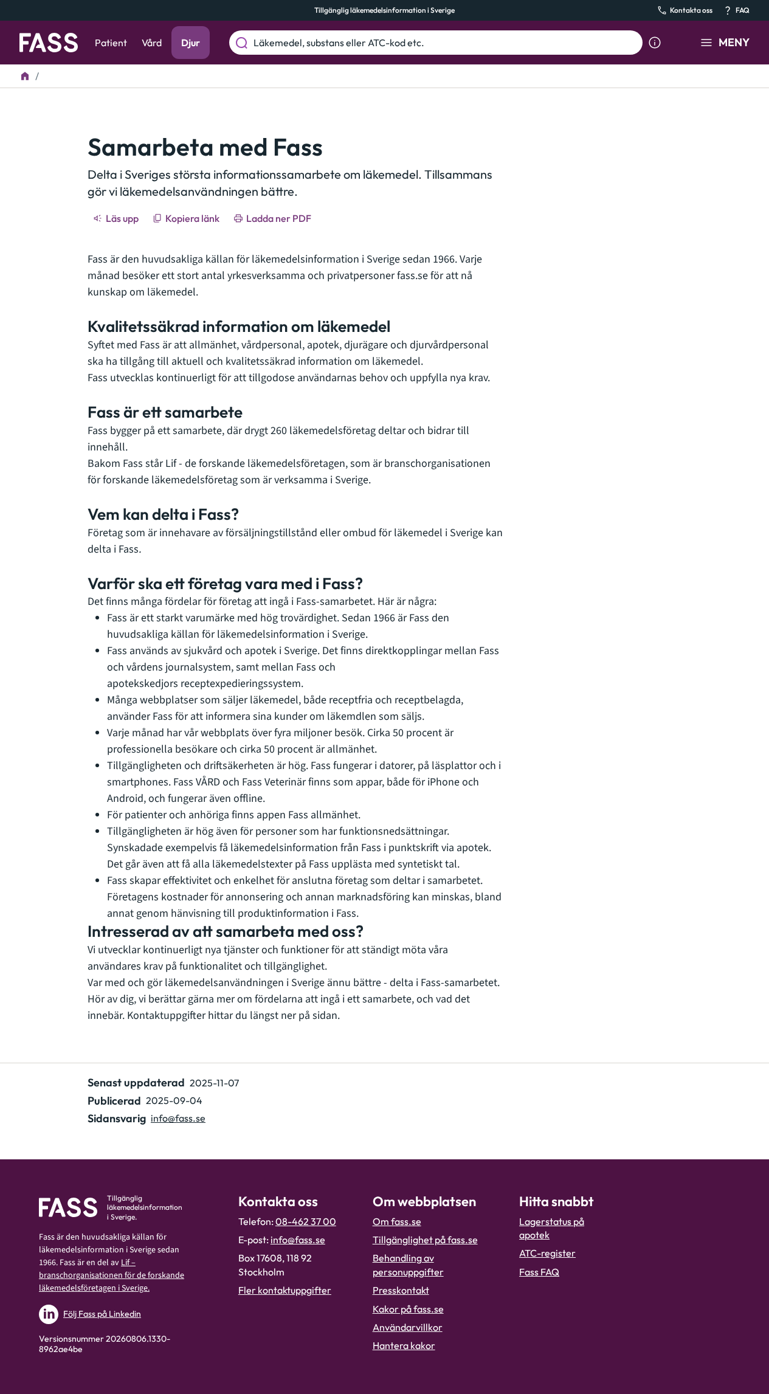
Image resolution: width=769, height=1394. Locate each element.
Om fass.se (397, 1221)
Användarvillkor (408, 1327)
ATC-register (547, 1253)
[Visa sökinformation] (654, 42)
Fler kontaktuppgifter (284, 1290)
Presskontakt (401, 1290)
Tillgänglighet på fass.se (425, 1240)
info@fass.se (178, 1118)
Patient (111, 42)
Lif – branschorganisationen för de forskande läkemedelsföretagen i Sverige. (111, 1275)
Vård (152, 42)
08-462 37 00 (305, 1221)
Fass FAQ (539, 1272)
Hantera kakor (404, 1345)
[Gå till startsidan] (48, 42)
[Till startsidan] (24, 76)
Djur (190, 42)
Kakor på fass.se (408, 1309)
